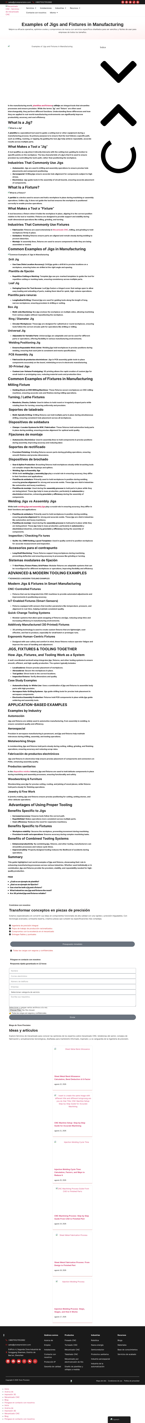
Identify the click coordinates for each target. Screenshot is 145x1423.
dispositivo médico (21, 771)
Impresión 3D (10, 1394)
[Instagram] (24, 1361)
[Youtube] (19, 1361)
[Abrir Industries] (65, 8)
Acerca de (9, 1392)
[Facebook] (13, 1361)
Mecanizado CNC (60, 230)
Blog (6, 1400)
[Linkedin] (8, 1361)
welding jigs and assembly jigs (32, 506)
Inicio (7, 1389)
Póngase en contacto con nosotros (20, 1402)
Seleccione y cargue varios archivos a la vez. (28, 1007)
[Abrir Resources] (80, 8)
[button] (118, 72)
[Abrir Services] (35, 8)
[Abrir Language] (57, 12)
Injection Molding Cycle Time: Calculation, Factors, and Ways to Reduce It (69, 1172)
